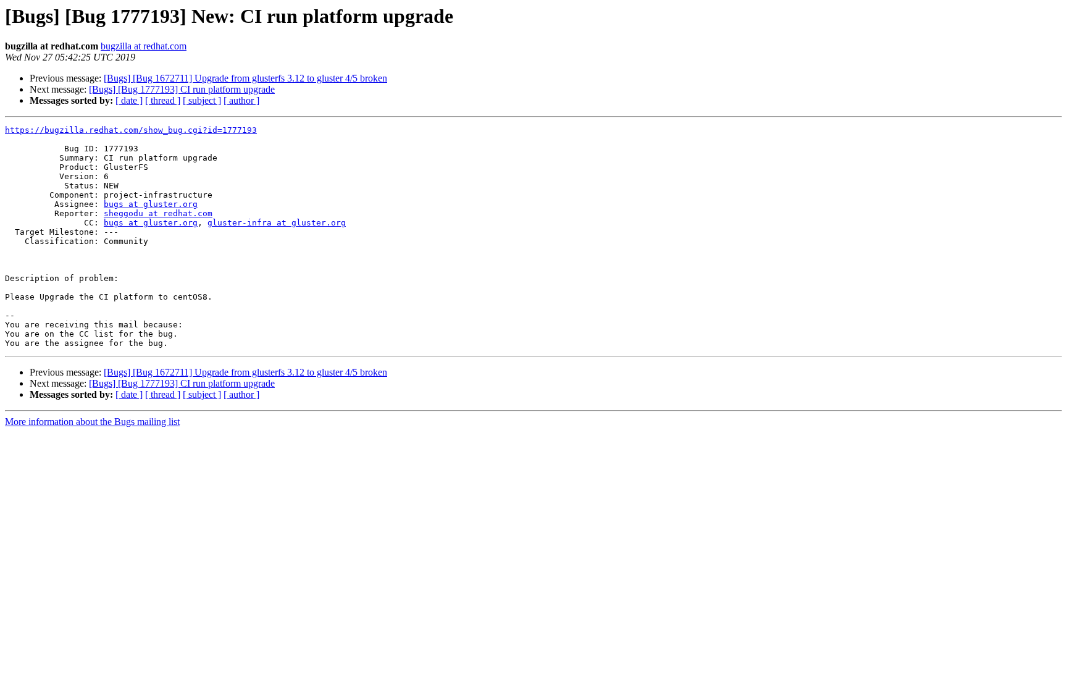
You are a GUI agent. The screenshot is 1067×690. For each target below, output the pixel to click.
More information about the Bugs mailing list (92, 421)
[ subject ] (202, 100)
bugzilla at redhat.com (143, 46)
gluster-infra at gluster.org (276, 222)
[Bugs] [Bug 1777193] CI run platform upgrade (182, 89)
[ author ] (241, 100)
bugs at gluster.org (151, 204)
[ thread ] (162, 100)
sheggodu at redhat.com (158, 213)
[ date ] (129, 100)
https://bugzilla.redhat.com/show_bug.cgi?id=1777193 (131, 130)
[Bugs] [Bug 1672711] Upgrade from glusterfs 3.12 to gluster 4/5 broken (245, 78)
